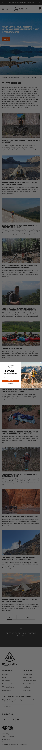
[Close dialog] (41, 363)
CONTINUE (10, 380)
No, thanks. (10, 383)
